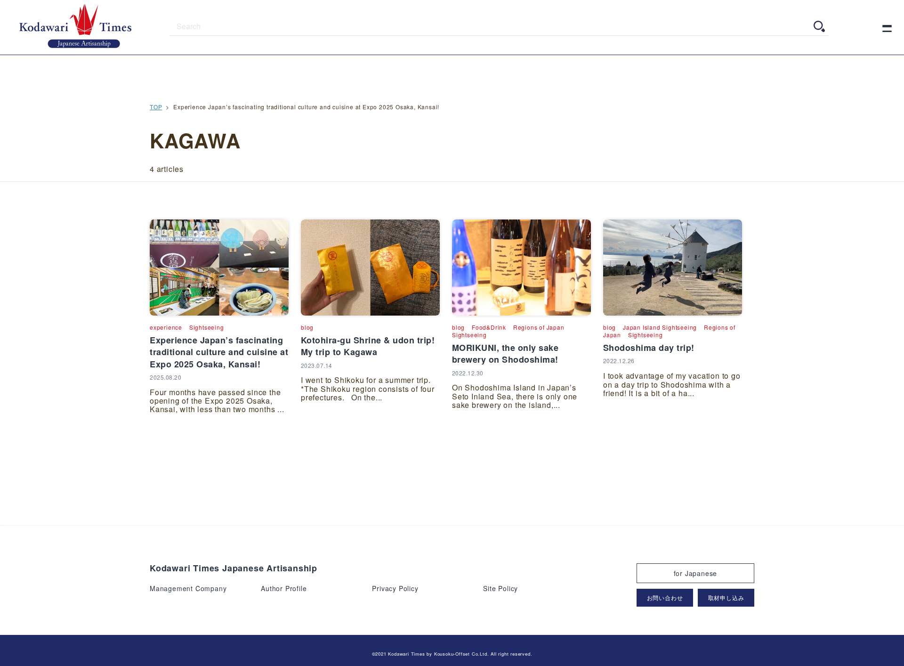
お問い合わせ (665, 597)
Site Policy (500, 588)
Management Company (188, 588)
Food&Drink (489, 327)
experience (166, 327)
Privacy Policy (395, 588)
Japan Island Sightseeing (660, 327)
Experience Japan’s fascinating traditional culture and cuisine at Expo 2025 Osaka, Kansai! (219, 352)
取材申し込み (726, 597)
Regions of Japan (539, 327)
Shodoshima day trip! (648, 347)
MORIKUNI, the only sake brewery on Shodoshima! (505, 353)
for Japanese (696, 573)
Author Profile (284, 588)
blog (307, 327)
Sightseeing (206, 327)
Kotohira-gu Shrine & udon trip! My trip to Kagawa (368, 346)
